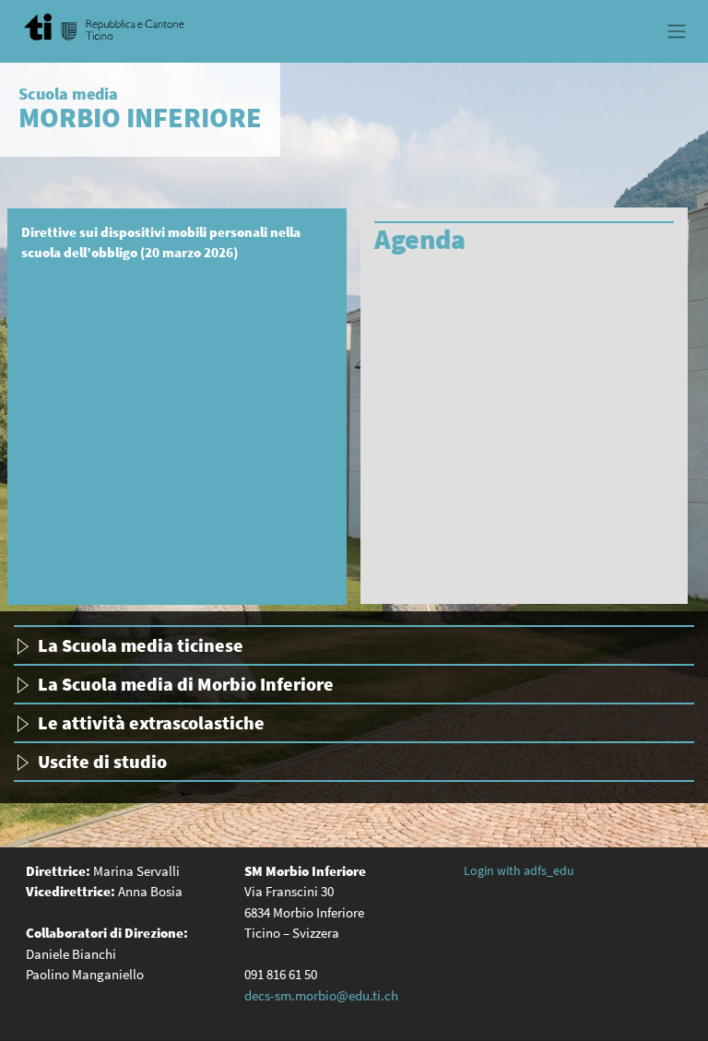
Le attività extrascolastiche (151, 722)
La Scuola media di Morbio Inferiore (186, 683)
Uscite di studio (102, 761)
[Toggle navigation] (676, 31)
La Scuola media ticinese (140, 645)
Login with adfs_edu (519, 870)
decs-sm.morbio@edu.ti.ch (321, 995)
